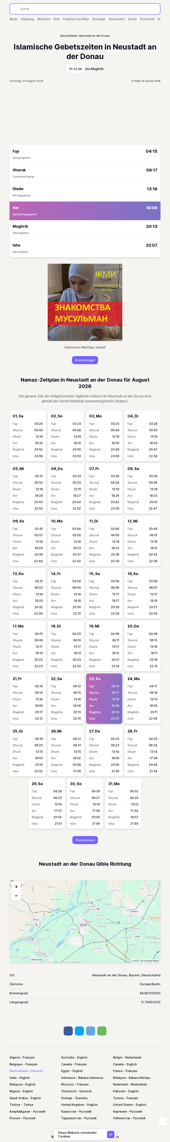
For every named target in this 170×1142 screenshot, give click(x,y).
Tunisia (118, 1098)
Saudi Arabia (19, 1098)
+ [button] (16, 886)
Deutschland (19, 1071)
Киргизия (120, 1111)
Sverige (66, 1098)
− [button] (16, 895)
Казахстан (68, 1111)
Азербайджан (20, 1111)
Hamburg (27, 19)
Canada (66, 1064)
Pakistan (119, 1091)
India (13, 1077)
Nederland (120, 1084)
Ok (111, 1134)
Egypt (65, 1071)
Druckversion (85, 840)
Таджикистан (71, 1118)
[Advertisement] (85, 114)
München (43, 19)
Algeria (15, 1057)
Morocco (67, 1084)
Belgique (16, 1064)
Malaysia (119, 1077)
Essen (132, 19)
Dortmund (147, 19)
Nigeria (15, 1091)
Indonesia (68, 1077)
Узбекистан (121, 1118)
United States (123, 1104)
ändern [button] (121, 401)
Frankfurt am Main (76, 19)
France (118, 1071)
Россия (15, 1118)
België (117, 1057)
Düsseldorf (117, 19)
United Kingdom (72, 1104)
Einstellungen (85, 360)
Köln (57, 19)
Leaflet (135, 960)
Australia (67, 1057)
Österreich (68, 1091)
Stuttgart (99, 19)
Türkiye (15, 1104)
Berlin (14, 19)
